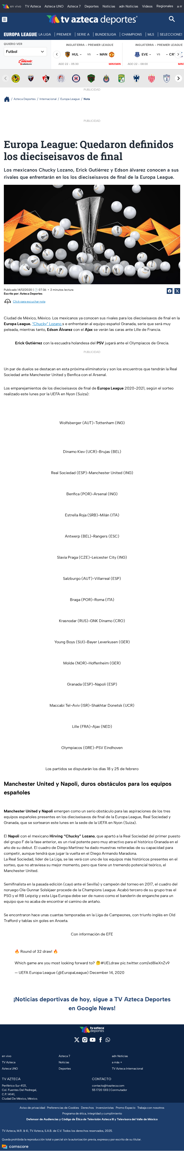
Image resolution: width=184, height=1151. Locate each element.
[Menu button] (12, 20)
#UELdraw (110, 963)
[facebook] (101, 1041)
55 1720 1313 (100, 1090)
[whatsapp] (107, 1041)
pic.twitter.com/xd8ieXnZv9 (145, 963)
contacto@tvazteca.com (108, 1085)
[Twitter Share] (177, 291)
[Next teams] (178, 78)
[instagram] (85, 1041)
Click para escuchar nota (29, 301)
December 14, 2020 (107, 972)
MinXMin (115, 64)
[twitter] (77, 1041)
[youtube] (93, 1041)
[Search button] (172, 20)
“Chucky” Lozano (47, 324)
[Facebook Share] (169, 291)
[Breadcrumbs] (9, 99)
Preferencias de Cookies (63, 1107)
